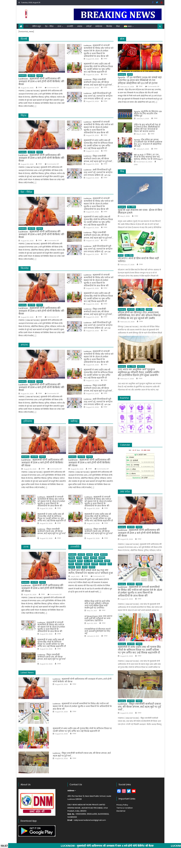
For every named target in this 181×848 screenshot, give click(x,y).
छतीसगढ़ (94, 558)
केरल (96, 555)
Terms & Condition (124, 808)
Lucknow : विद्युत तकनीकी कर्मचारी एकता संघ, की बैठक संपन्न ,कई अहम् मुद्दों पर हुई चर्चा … (98, 82)
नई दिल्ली (141, 366)
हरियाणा (92, 567)
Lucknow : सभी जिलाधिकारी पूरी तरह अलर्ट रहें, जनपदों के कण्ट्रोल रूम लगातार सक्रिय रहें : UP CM (98, 96)
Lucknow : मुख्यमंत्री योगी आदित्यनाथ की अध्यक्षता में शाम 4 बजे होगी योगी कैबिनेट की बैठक (41, 81)
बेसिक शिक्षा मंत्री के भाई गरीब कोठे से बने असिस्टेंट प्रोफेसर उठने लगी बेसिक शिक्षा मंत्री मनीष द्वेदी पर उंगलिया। (97, 604)
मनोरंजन (98, 26)
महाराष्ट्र (86, 564)
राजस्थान (103, 564)
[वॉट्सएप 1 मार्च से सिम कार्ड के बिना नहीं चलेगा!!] (140, 242)
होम (26, 26)
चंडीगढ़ (79, 558)
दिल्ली (80, 561)
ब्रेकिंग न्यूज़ (36, 26)
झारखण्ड (102, 558)
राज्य (59, 26)
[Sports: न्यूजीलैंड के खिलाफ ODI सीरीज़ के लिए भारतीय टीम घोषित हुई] (125, 114)
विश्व (122, 171)
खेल (122, 39)
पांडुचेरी (107, 561)
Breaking (22, 76)
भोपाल (71, 564)
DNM (40, 87)
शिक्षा (118, 26)
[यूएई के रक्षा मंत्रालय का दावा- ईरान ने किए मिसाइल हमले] (140, 190)
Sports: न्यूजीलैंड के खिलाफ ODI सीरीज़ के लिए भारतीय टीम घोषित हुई (148, 113)
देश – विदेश (49, 26)
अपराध (79, 26)
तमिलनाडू (72, 561)
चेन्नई (86, 558)
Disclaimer (120, 811)
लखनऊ (39, 76)
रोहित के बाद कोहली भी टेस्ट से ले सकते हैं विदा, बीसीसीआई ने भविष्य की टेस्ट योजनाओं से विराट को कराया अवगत (147, 128)
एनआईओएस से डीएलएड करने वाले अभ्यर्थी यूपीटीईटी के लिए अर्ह (97, 631)
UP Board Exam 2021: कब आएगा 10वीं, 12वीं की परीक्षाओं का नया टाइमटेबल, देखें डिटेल (98, 618)
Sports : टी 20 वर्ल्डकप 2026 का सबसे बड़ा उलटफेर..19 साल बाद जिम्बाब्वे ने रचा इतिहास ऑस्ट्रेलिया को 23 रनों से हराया (140, 80)
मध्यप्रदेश (79, 564)
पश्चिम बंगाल (98, 561)
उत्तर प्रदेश (31, 76)
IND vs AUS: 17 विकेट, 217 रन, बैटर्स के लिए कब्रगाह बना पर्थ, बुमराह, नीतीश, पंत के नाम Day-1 (148, 157)
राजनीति (70, 26)
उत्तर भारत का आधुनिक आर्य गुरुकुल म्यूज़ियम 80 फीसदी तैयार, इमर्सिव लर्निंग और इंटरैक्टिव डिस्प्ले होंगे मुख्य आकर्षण (138, 372)
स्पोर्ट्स (88, 26)
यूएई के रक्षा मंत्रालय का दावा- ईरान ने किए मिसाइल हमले (140, 211)
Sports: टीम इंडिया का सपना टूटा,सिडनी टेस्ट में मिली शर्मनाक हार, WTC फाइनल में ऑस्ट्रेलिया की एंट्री (148, 143)
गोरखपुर (71, 558)
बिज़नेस (109, 26)
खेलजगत (104, 555)
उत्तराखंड (89, 555)
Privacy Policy (122, 805)
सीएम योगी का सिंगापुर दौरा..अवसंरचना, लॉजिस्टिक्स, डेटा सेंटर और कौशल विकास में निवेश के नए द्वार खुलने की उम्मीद (139, 315)
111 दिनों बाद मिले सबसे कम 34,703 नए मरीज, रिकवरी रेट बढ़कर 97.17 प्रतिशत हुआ (90, 571)
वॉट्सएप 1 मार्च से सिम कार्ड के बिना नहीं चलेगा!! (138, 260)
